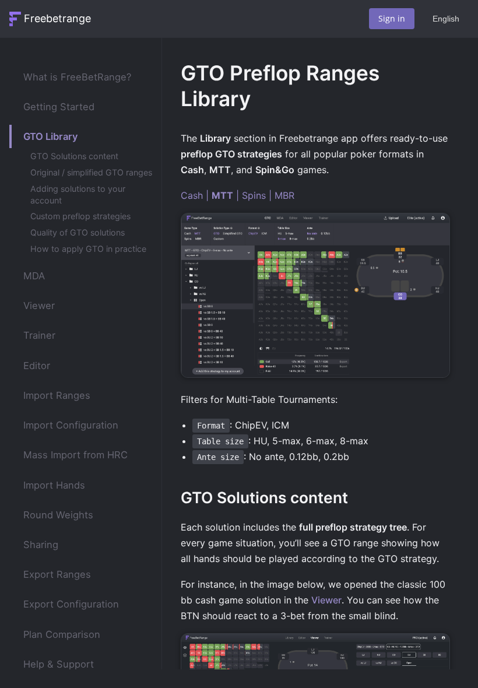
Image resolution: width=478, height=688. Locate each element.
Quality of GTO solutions (77, 232)
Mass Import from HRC (75, 455)
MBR (284, 195)
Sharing (40, 544)
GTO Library (50, 136)
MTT (222, 195)
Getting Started (58, 107)
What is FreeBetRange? (77, 77)
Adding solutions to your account (77, 194)
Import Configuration (70, 425)
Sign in (391, 18)
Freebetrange (57, 18)
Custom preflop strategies (80, 216)
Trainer (39, 335)
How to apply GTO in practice (88, 249)
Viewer (39, 305)
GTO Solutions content (74, 156)
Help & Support (58, 664)
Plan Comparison (61, 634)
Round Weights (58, 515)
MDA (34, 276)
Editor (36, 365)
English (446, 18)
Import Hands (54, 485)
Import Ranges (56, 395)
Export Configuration (71, 604)
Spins (254, 195)
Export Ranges (57, 574)
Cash (192, 195)
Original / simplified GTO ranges (91, 172)
